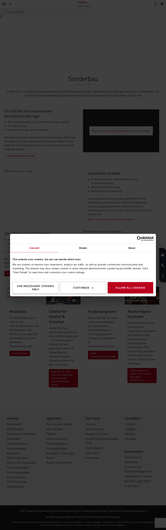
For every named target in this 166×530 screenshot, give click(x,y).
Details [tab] (83, 247)
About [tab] (131, 247)
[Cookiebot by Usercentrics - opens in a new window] (139, 238)
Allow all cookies (130, 287)
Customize (81, 287)
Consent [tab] (34, 247)
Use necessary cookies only (35, 288)
